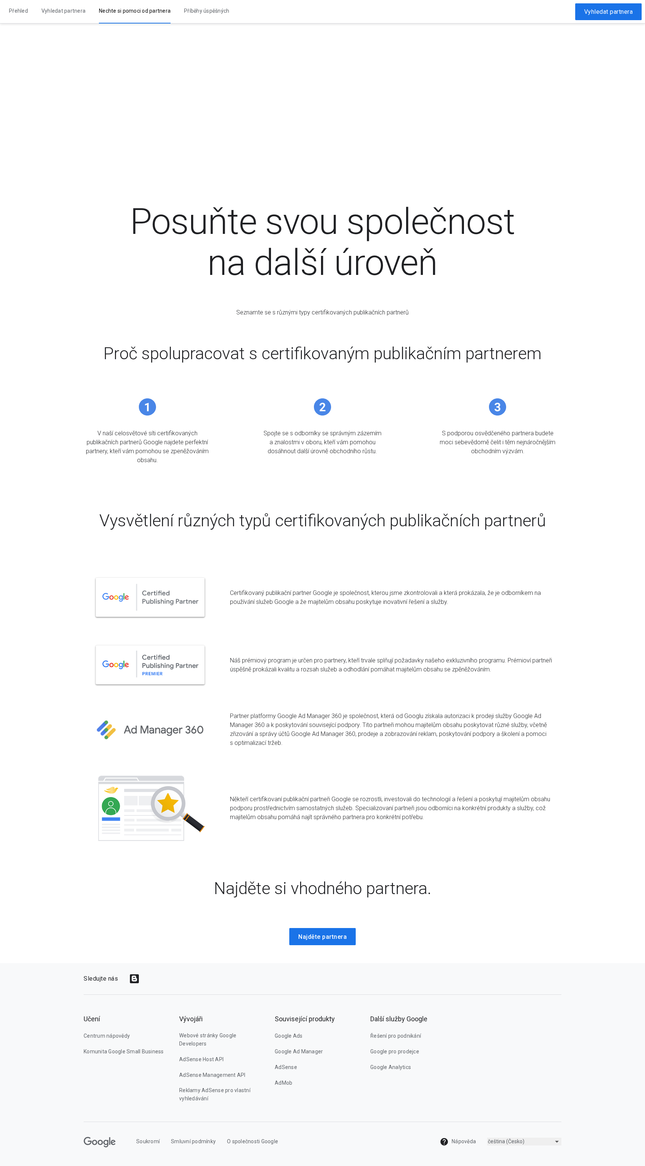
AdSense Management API (212, 1075)
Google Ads (289, 1036)
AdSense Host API (201, 1059)
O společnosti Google (252, 1141)
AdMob (283, 1083)
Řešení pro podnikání (395, 1036)
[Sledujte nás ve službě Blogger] (134, 978)
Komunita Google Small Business (124, 1051)
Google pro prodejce (394, 1051)
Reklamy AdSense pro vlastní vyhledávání (214, 1094)
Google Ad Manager (299, 1051)
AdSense (286, 1067)
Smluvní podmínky (193, 1141)
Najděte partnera (322, 936)
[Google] (100, 1142)
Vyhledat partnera (608, 11)
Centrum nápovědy (107, 1036)
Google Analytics (390, 1067)
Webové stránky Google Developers (207, 1039)
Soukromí (148, 1141)
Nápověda (463, 1141)
